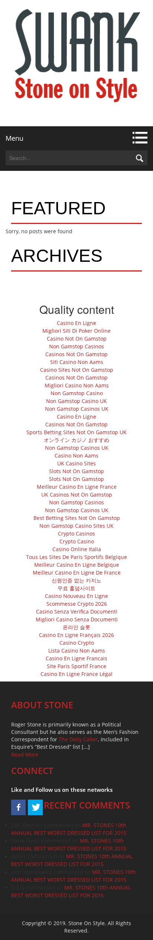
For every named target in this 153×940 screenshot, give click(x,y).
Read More (24, 754)
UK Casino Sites (76, 463)
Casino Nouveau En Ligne (76, 595)
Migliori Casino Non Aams (77, 385)
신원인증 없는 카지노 (76, 580)
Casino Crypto (76, 642)
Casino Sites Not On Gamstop (76, 369)
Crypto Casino (76, 541)
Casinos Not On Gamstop (76, 354)
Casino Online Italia (76, 549)
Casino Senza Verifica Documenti (76, 611)
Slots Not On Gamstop (76, 471)
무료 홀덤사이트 (76, 588)
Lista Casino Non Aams (76, 650)
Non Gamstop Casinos (76, 346)
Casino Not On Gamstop (77, 338)
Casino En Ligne (76, 322)
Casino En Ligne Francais (76, 658)
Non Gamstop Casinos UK (76, 408)
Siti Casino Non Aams (76, 361)
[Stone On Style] (76, 63)
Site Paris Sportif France (76, 666)
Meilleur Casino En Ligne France (77, 486)
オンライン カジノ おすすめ (76, 439)
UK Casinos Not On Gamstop (76, 494)
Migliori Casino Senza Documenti (77, 619)
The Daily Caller (78, 739)
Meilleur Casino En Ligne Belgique (76, 564)
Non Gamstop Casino (77, 393)
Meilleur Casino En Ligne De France (77, 572)
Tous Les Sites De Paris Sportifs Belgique (76, 556)
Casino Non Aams (76, 455)
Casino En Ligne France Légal (76, 673)
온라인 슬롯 (76, 627)
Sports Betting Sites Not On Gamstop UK (76, 432)
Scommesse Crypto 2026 (76, 603)
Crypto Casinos (76, 533)
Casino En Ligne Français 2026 (76, 634)
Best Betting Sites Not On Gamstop (76, 517)
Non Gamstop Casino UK (76, 400)
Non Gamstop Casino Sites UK (76, 525)
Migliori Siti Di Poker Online (76, 330)
